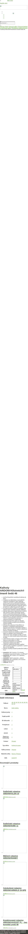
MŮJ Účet (10, 0)
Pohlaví (6, 683)
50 (16, 702)
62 (12, 704)
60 (26, 702)
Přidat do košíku (24, 695)
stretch (6, 679)
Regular (14, 749)
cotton (6, 677)
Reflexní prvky (6, 670)
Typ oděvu (6, 685)
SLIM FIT (14, 758)
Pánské (14, 741)
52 (18, 702)
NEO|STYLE (7, 932)
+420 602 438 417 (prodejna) (12, 14)
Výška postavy (6, 686)
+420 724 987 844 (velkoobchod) (13, 16)
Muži (6, 26)
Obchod (2, 26)
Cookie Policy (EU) (14, 933)
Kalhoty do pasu (16, 745)
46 (12, 702)
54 (20, 702)
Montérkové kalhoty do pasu (20, 28)
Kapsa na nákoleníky (6, 681)
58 (24, 702)
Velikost (6, 667)
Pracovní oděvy (13, 26)
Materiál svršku (6, 688)
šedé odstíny (15, 708)
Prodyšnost (6, 675)
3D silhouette (6, 674)
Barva (6, 669)
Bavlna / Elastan (16, 753)
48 (14, 702)
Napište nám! (3, 3)
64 (14, 704)
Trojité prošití (6, 672)
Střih (6, 690)
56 (22, 702)
